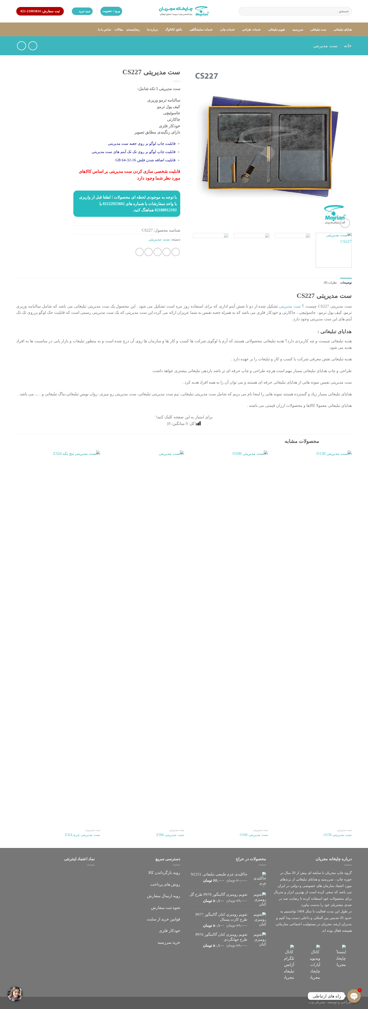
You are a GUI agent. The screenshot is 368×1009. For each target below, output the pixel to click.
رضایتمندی (133, 29)
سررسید (297, 29)
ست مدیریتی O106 (254, 835)
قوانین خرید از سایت (163, 919)
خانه (348, 45)
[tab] (346, 283)
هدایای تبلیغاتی (343, 29)
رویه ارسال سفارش (163, 896)
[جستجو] (243, 11)
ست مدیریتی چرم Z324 (82, 835)
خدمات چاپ (227, 29)
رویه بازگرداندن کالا (164, 872)
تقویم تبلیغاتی (276, 29)
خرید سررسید (168, 942)
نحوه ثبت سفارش (165, 907)
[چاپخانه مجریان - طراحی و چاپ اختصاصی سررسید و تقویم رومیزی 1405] (184, 11)
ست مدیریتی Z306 (170, 835)
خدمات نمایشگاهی (201, 29)
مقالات (118, 29)
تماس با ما (104, 29)
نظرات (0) (330, 282)
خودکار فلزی (169, 930)
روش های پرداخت (165, 884)
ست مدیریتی (325, 45)
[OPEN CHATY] (354, 996)
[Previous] (342, 147)
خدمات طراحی (251, 29)
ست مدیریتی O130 (338, 835)
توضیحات (346, 282)
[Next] (193, 147)
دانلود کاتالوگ (173, 29)
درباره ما (152, 29)
